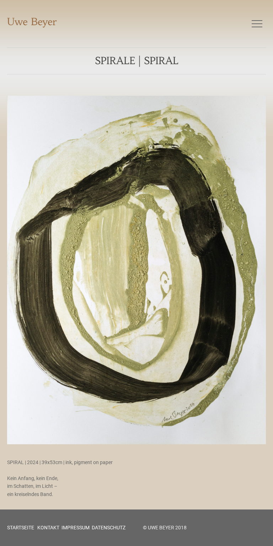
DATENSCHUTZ (108, 527)
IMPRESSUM (75, 527)
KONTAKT (47, 527)
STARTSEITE (20, 527)
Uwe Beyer (32, 22)
